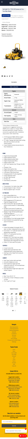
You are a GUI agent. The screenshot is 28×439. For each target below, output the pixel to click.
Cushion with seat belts (12, 260)
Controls (5, 245)
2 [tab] (15, 310)
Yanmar (14, 356)
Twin (7, 167)
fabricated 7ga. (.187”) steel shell (14, 197)
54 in (10, 195)
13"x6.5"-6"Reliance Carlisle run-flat (14, 278)
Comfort (5, 258)
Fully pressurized (11, 172)
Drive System (6, 184)
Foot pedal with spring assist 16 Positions (13, 220)
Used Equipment (14, 328)
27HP (9, 162)
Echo (14, 349)
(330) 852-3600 (12, 26)
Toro (14, 359)
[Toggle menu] (2, 2)
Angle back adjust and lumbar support (14, 269)
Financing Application (7, 36)
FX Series (10, 157)
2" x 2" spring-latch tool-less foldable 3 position (12, 234)
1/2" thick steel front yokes (12, 242)
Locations (14, 333)
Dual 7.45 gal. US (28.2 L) (14, 164)
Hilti (14, 364)
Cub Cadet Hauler (3, 298)
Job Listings (14, 338)
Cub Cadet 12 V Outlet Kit (21, 300)
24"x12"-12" (9, 276)
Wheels (4, 273)
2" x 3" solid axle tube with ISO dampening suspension (14, 231)
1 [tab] (12, 310)
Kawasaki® (10, 156)
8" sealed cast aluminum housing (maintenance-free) (14, 209)
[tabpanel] (3, 297)
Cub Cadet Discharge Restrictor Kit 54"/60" (11, 302)
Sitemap (14, 342)
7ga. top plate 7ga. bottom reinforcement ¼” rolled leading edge (14, 205)
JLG (14, 358)
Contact (14, 337)
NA (8, 248)
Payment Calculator (7, 34)
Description (14, 82)
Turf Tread (9, 281)
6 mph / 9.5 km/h (12, 189)
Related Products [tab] (14, 289)
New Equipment (14, 327)
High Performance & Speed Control (13, 253)
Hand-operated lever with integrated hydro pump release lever (13, 250)
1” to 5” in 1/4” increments (13, 215)
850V (11, 159)
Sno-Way (14, 354)
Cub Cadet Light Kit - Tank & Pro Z (16, 300)
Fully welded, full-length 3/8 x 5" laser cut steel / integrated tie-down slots (14, 228)
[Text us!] (23, 436)
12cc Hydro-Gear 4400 (13, 186)
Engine (4, 153)
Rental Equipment (14, 330)
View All (14, 366)
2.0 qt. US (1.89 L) (13, 170)
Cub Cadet (14, 353)
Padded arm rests (11, 262)
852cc (11, 161)
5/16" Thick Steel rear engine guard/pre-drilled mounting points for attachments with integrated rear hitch (14, 239)
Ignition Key (10, 169)
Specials (14, 332)
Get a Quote (14, 87)
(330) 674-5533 (12, 24)
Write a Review (6, 22)
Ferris (14, 361)
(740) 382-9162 (10, 30)
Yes (7, 179)
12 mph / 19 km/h (12, 188)
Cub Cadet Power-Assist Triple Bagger (7, 301)
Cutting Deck (6, 193)
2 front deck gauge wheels (14, 218)
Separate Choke (10, 175)
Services (14, 335)
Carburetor (10, 180)
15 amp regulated (13, 174)
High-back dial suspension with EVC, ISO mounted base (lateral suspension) (14, 265)
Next (26, 300)
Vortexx (14, 362)
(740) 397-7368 (12, 28)
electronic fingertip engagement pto (13, 201)
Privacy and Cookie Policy (14, 340)
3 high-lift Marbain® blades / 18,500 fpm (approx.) (13, 212)
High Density (9, 177)
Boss (14, 351)
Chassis (4, 225)
